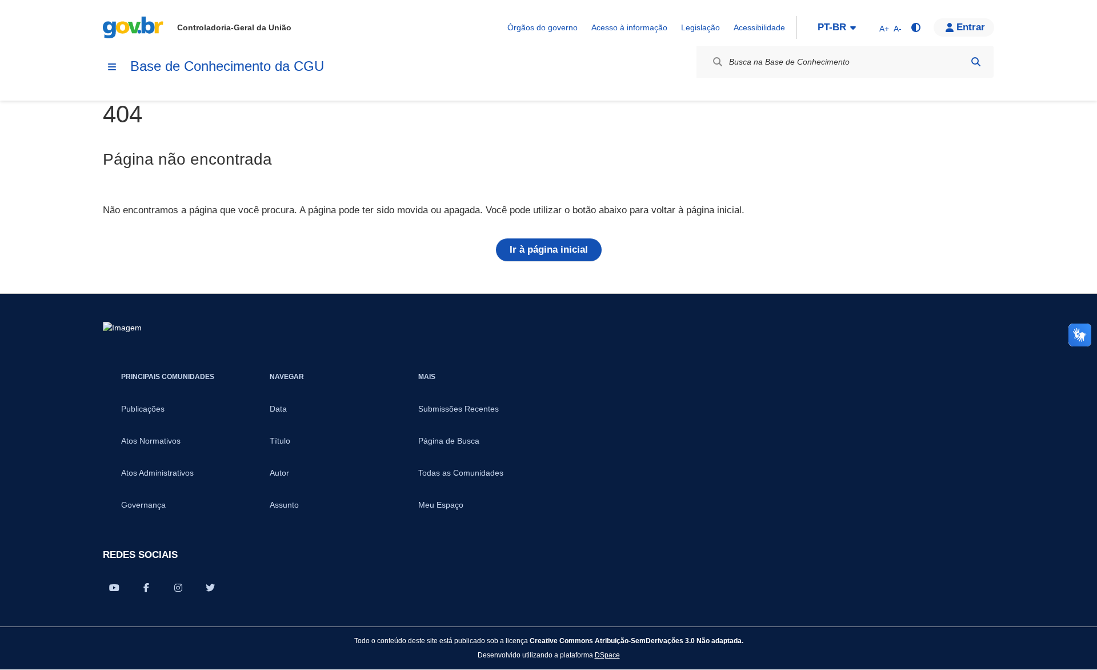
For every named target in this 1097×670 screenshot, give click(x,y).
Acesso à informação (629, 27)
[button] (964, 27)
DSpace (607, 655)
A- (898, 28)
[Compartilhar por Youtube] (114, 587)
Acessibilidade (759, 27)
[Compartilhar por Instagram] (178, 587)
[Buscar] (976, 62)
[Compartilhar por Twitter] (210, 587)
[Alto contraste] (915, 27)
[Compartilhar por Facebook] (146, 587)
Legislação (700, 27)
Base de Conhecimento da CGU (227, 66)
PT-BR (832, 27)
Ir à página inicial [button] (549, 249)
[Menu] (112, 67)
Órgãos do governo (542, 27)
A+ (884, 28)
